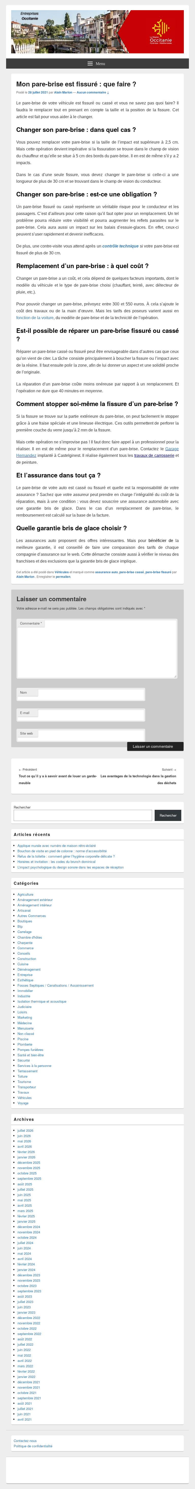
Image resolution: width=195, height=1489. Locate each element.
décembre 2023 (29, 1275)
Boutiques (25, 921)
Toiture (22, 1076)
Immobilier (25, 990)
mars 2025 (25, 1210)
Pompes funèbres (30, 1049)
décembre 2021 (29, 1381)
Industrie (24, 996)
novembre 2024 (29, 1232)
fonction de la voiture (35, 318)
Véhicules (62, 572)
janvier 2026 (26, 1157)
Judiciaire (24, 1006)
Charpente (25, 942)
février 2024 (26, 1264)
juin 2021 (24, 1414)
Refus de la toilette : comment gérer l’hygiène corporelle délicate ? (66, 856)
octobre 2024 (27, 1237)
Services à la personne (34, 1065)
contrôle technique (120, 246)
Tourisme (24, 1081)
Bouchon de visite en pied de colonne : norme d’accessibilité (62, 850)
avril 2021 (25, 1419)
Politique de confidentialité (33, 1446)
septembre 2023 (29, 1291)
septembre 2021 (29, 1397)
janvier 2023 (26, 1312)
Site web (26, 733)
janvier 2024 (26, 1269)
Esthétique (25, 980)
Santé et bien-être (31, 1054)
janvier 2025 (26, 1221)
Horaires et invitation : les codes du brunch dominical (56, 861)
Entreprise (25, 974)
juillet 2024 (25, 1242)
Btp (20, 926)
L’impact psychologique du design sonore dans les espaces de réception (71, 867)
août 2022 (25, 1339)
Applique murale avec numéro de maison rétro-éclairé (57, 845)
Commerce (26, 947)
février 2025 (26, 1216)
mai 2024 (24, 1253)
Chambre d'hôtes (30, 937)
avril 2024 (25, 1258)
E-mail (24, 712)
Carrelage (24, 931)
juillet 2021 (25, 1408)
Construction (27, 958)
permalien (63, 576)
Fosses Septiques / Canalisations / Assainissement (56, 985)
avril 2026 (25, 1146)
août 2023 (25, 1296)
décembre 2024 (29, 1226)
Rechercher (22, 807)
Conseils (24, 953)
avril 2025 (25, 1205)
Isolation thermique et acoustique (42, 1001)
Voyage (23, 1102)
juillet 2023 (25, 1301)
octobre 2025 (27, 1173)
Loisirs (22, 1012)
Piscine (23, 1038)
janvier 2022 (26, 1376)
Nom (23, 692)
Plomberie (25, 1044)
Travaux (23, 1092)
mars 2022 (25, 1365)
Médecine (25, 1022)
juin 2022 (24, 1349)
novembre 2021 (29, 1387)
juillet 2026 (25, 1130)
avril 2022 (25, 1360)
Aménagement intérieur (35, 905)
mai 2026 (24, 1141)
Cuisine (23, 963)
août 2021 (25, 1403)
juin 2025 (24, 1194)
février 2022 (26, 1371)
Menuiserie (26, 1028)
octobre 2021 (27, 1392)
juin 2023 (24, 1307)
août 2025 (25, 1184)
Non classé (26, 1033)
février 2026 (26, 1151)
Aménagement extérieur (35, 899)
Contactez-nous (25, 1440)
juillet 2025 (25, 1189)
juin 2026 (24, 1135)
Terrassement (28, 1070)
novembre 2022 (29, 1323)
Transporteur (27, 1086)
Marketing (25, 1017)
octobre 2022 (27, 1328)
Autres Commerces (32, 915)
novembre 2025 (29, 1167)
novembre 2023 (29, 1280)
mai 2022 (24, 1355)
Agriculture (25, 894)
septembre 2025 (29, 1178)
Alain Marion (63, 92)
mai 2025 (24, 1200)
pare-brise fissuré (158, 572)
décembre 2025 (29, 1162)
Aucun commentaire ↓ (93, 92)
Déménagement (29, 969)
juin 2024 (24, 1248)
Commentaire (31, 623)
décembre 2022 (29, 1317)
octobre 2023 (27, 1285)
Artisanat (24, 910)
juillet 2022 (25, 1344)
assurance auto (106, 572)
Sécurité (24, 1060)
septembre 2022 (29, 1333)
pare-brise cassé (131, 572)
